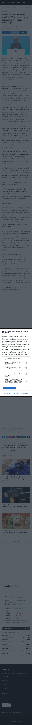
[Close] (28, 331)
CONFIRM (10, 388)
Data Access (16, 393)
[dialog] (16, 362)
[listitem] (16, 359)
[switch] (26, 363)
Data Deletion (7, 393)
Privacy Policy (24, 393)
